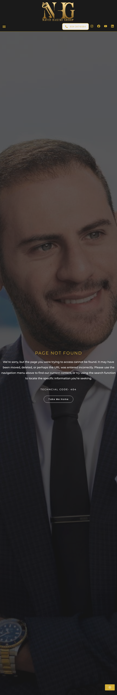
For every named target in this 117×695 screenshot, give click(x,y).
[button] (4, 26)
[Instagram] (92, 26)
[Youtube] (106, 26)
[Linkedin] (112, 26)
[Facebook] (99, 26)
